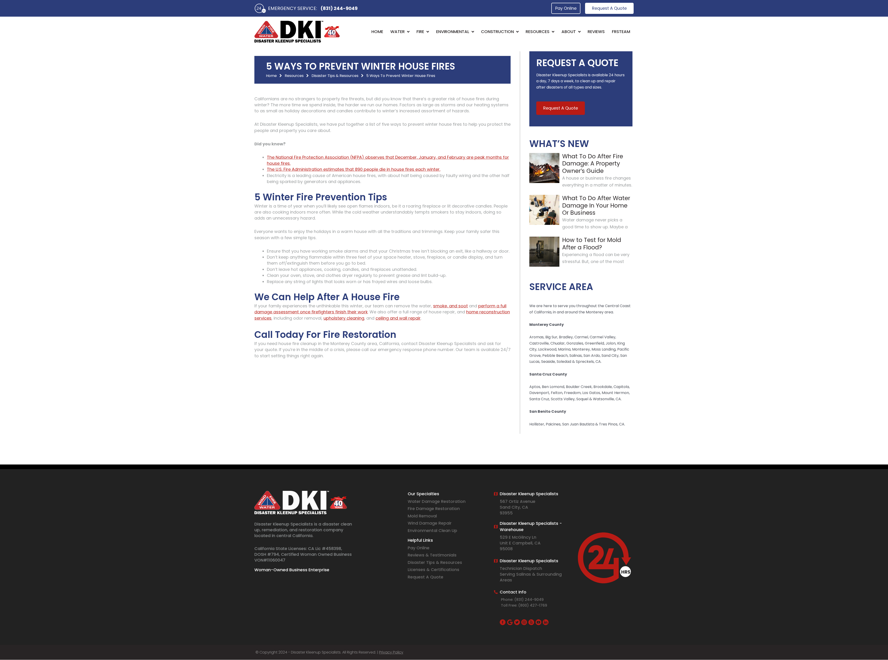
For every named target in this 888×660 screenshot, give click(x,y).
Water (397, 31)
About (568, 31)
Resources (537, 31)
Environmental (452, 31)
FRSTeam (621, 31)
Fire (420, 31)
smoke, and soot (450, 306)
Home (377, 31)
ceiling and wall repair (398, 318)
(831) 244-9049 (339, 8)
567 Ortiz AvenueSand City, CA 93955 (517, 507)
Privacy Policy (391, 652)
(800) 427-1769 (532, 605)
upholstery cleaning (344, 318)
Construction (497, 31)
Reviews (596, 31)
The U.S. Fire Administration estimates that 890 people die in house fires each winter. (353, 169)
